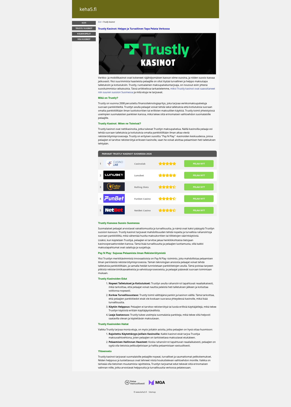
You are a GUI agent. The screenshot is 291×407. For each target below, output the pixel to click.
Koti (84, 23)
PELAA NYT (199, 163)
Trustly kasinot (83, 28)
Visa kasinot (83, 39)
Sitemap (152, 392)
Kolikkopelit (84, 34)
